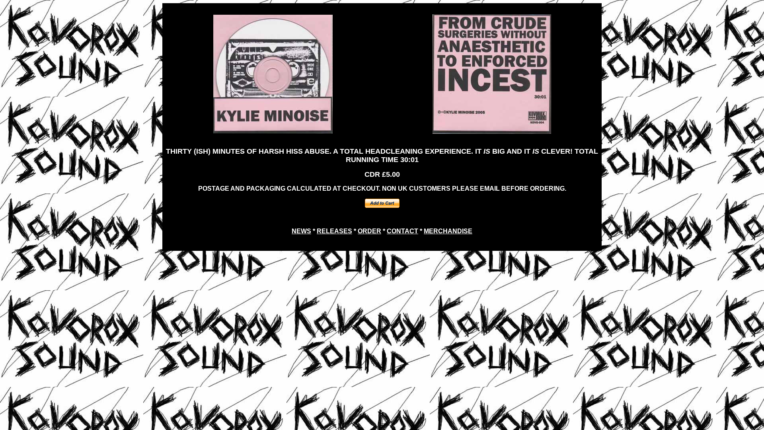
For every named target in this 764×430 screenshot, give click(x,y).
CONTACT (402, 231)
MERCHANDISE (448, 231)
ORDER (369, 231)
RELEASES (334, 231)
